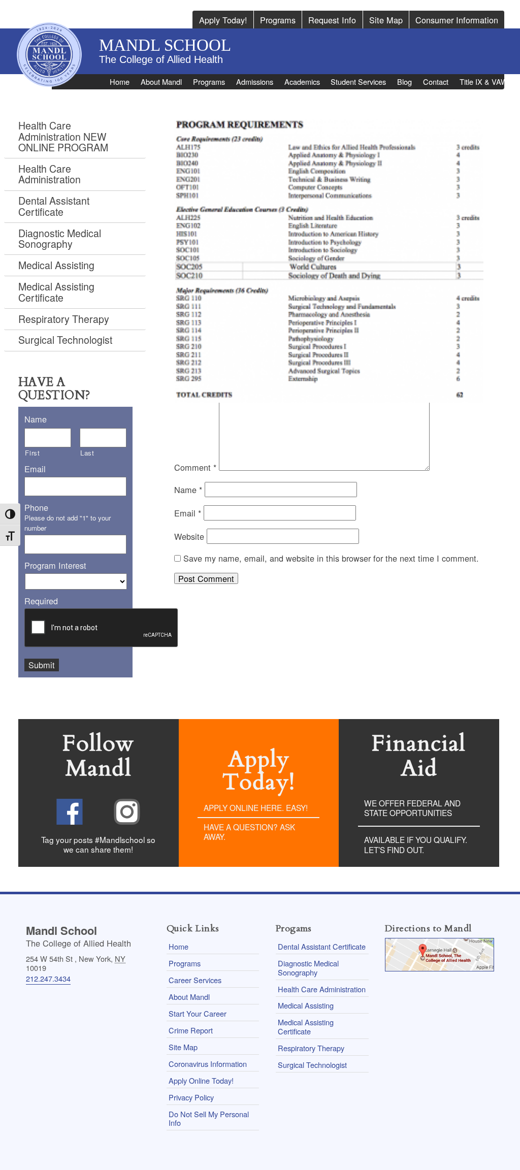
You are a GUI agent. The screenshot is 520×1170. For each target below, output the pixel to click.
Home (119, 81)
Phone (36, 507)
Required (41, 601)
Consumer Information (456, 20)
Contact (435, 81)
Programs (278, 20)
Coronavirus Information (208, 1063)
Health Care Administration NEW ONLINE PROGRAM (63, 136)
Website (189, 536)
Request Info (332, 20)
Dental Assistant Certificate (53, 205)
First (32, 453)
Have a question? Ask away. (249, 831)
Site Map (386, 20)
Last (87, 453)
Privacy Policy (191, 1097)
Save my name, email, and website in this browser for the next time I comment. (331, 558)
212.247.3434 (48, 978)
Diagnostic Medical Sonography (59, 238)
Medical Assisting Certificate (56, 291)
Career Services (195, 979)
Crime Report (191, 1030)
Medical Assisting (56, 265)
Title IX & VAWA (486, 81)
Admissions (254, 81)
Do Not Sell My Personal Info (209, 1118)
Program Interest (55, 565)
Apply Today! (223, 20)
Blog (404, 81)
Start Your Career (197, 1013)
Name (188, 489)
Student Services (358, 81)
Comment (195, 467)
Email (187, 513)
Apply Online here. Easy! (256, 807)
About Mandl (161, 81)
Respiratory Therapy (63, 319)
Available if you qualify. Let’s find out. (415, 844)
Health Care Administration (49, 173)
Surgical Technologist (65, 340)
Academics (302, 81)
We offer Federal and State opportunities (412, 808)
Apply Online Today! (201, 1080)
